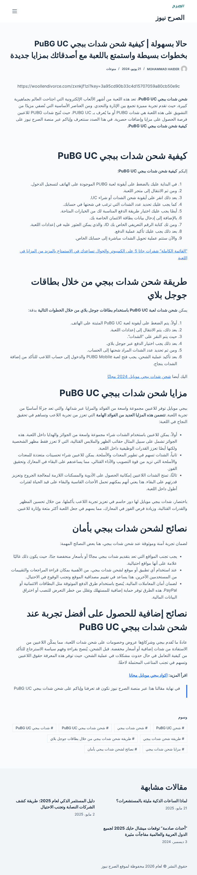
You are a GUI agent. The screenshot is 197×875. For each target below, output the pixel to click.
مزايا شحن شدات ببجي (165, 749)
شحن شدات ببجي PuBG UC (85, 728)
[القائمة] (14, 11)
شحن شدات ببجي (132, 728)
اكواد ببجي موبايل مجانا (148, 675)
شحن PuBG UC (170, 728)
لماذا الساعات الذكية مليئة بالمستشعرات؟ (151, 800)
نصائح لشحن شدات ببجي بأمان (112, 749)
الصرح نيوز (170, 17)
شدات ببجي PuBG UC (34, 728)
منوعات (111, 69)
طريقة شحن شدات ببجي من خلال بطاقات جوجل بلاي (92, 738)
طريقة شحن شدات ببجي (163, 738)
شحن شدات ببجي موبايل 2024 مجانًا (139, 376)
